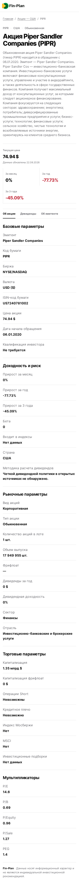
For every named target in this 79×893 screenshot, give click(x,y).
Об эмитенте (49, 213)
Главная (8, 18)
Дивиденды (28, 213)
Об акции (9, 213)
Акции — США (26, 18)
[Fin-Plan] (13, 6)
